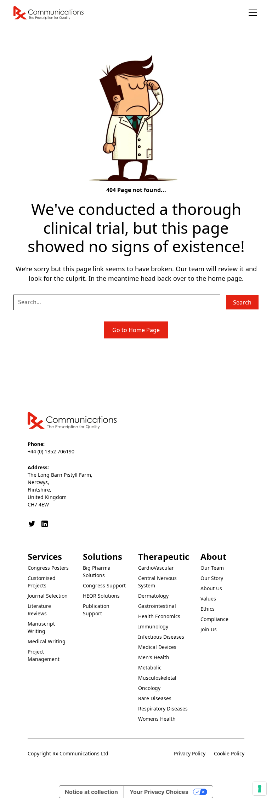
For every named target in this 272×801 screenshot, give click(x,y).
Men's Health (153, 657)
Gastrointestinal (157, 606)
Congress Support (104, 585)
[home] (48, 12)
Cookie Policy (229, 753)
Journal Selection (48, 595)
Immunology (153, 626)
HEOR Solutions (101, 595)
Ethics (207, 608)
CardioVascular (156, 567)
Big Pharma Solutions (96, 571)
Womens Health (157, 718)
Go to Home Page (136, 330)
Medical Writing (47, 641)
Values (208, 598)
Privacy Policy (189, 753)
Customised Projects (42, 582)
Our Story (211, 578)
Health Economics (159, 616)
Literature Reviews (39, 610)
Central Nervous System (157, 582)
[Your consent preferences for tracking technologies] (259, 788)
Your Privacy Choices (159, 791)
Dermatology (153, 595)
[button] (251, 12)
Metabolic (150, 667)
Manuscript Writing (41, 627)
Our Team (212, 567)
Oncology (149, 688)
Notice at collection (91, 791)
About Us (211, 588)
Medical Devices (157, 647)
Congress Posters (48, 567)
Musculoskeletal (157, 677)
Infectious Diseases (161, 636)
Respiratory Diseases (163, 708)
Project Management (44, 655)
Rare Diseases (154, 698)
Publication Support (96, 610)
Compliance (214, 619)
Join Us (208, 629)
